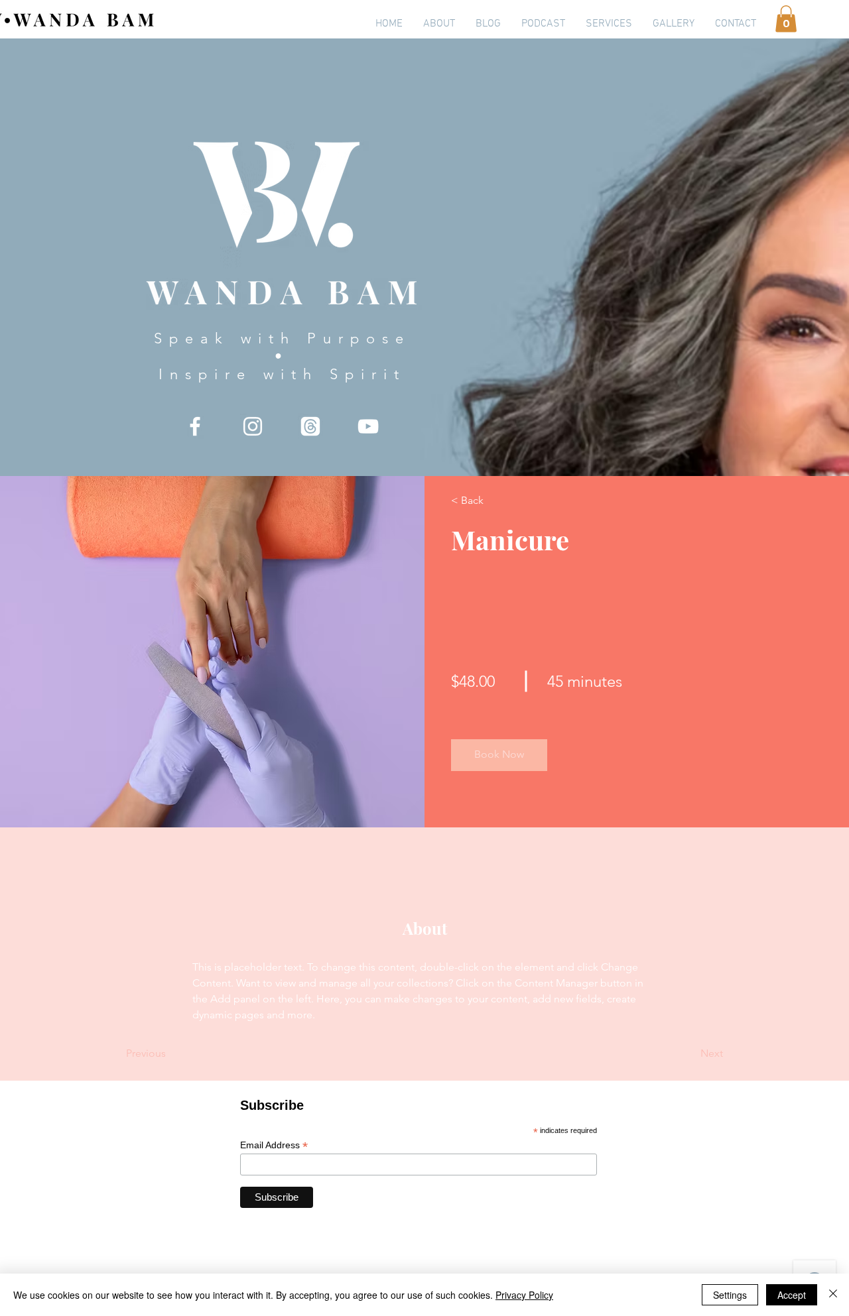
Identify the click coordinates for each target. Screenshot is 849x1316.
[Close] (833, 1294)
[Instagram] (252, 426)
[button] (786, 18)
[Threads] (310, 426)
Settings (730, 1294)
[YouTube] (368, 426)
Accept (791, 1294)
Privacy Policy (524, 1294)
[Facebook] (195, 426)
